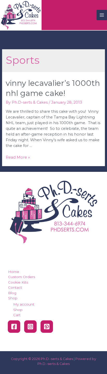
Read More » (18, 157)
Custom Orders (21, 277)
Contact (15, 287)
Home (13, 272)
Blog (12, 293)
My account (23, 304)
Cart (17, 315)
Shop (12, 298)
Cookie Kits (18, 282)
